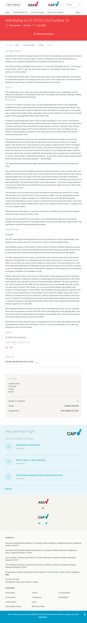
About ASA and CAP (20, 12)
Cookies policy (10, 602)
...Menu (77, 12)
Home (7, 12)
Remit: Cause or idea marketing (30, 460)
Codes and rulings (37, 12)
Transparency (37, 597)
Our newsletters (64, 593)
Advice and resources (55, 12)
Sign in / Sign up (12, 5)
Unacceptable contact (13, 606)
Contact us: (9, 538)
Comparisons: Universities (28, 445)
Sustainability (63, 597)
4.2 (11, 347)
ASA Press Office (38, 606)
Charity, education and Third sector (19, 362)
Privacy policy (10, 597)
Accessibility (10, 593)
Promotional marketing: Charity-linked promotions (39, 475)
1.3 (6, 347)
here (11, 582)
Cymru (34, 602)
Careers (35, 593)
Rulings (41, 45)
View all (8, 489)
